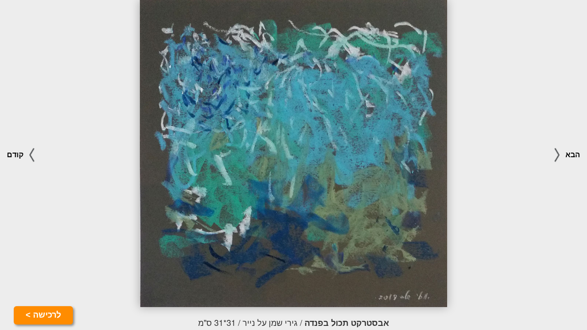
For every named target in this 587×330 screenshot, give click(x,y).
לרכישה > (43, 314)
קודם (16, 155)
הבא (572, 155)
